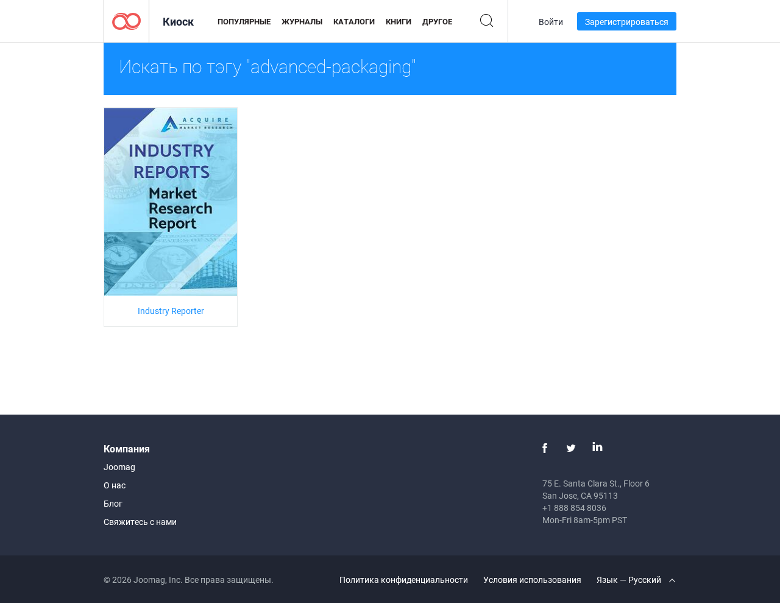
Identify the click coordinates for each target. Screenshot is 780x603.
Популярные (244, 21)
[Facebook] (545, 448)
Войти (551, 21)
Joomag (119, 467)
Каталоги (354, 21)
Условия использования (532, 579)
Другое (437, 21)
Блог (113, 503)
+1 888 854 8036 (574, 507)
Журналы (302, 21)
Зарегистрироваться (626, 21)
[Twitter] (571, 448)
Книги (398, 21)
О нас (115, 485)
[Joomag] (126, 20)
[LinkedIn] (597, 448)
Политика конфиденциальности (403, 579)
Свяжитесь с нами (140, 521)
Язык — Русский (630, 579)
